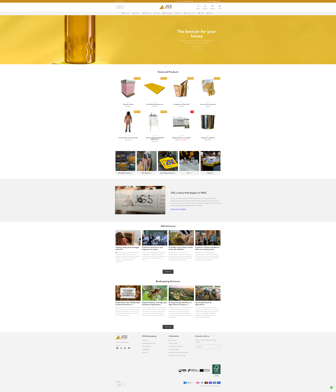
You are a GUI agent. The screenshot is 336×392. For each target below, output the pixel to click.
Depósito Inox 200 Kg (208, 137)
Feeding (209, 173)
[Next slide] (170, 66)
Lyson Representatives (167, 173)
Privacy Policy (173, 343)
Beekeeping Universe (149, 343)
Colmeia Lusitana (128, 104)
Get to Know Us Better (178, 209)
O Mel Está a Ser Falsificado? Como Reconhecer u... (127, 304)
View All (197, 48)
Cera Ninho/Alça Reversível (154, 104)
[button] (198, 6)
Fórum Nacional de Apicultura (203, 304)
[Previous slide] (162, 66)
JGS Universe (146, 346)
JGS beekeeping (208, 385)
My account (172, 340)
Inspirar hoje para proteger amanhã (127, 248)
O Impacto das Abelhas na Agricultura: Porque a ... (180, 304)
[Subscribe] (218, 347)
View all (168, 271)
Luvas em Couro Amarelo (208, 104)
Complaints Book (174, 349)
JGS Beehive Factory (124, 173)
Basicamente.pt (216, 385)
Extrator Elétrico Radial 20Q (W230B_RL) (155, 138)
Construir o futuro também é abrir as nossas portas (207, 248)
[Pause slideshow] (174, 66)
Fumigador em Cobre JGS (181, 104)
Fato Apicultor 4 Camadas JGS (128, 137)
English (119, 384)
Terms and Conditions (176, 346)
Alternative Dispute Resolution (178, 352)
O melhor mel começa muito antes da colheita (181, 248)
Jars (188, 173)
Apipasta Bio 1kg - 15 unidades (181, 137)
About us (119, 7)
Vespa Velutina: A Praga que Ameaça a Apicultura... (154, 304)
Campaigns (146, 349)
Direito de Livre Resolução (177, 355)
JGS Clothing (146, 173)
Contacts (145, 352)
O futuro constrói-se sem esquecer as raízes (152, 248)
